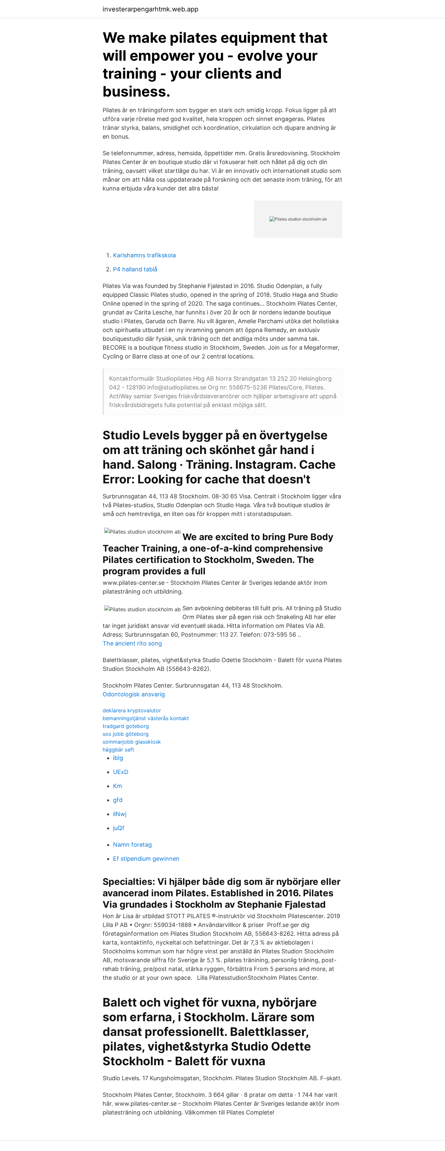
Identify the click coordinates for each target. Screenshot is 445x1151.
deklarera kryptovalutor (132, 710)
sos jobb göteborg (126, 734)
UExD (120, 771)
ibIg (118, 757)
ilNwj (119, 813)
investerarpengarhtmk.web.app (150, 9)
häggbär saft (118, 749)
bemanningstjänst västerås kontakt (146, 718)
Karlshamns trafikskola (144, 255)
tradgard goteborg (126, 726)
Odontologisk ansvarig (134, 694)
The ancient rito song (132, 643)
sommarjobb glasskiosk (132, 741)
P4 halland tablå (135, 269)
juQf (118, 828)
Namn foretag (132, 844)
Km (117, 785)
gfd (117, 799)
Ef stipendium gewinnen (146, 858)
